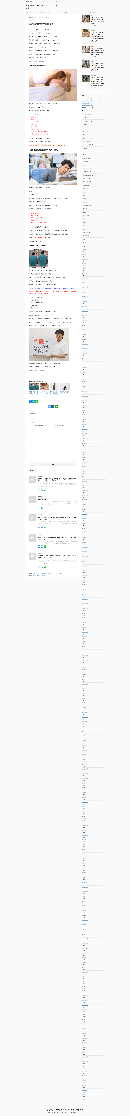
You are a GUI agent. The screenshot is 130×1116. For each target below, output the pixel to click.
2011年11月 (85, 1057)
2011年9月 (84, 1066)
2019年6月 (85, 632)
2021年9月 (84, 504)
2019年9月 (85, 617)
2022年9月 (85, 448)
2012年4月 (84, 1033)
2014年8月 (85, 901)
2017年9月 (84, 726)
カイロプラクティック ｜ (43, 12)
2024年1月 (84, 377)
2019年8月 (85, 622)
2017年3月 (84, 754)
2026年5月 (85, 263)
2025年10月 (85, 296)
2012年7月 (84, 1019)
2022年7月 (84, 457)
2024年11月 (85, 344)
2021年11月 (85, 495)
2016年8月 (85, 787)
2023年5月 (85, 414)
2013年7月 (84, 962)
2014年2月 (84, 929)
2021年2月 (84, 537)
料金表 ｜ (79, 12)
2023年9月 (85, 396)
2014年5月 (85, 915)
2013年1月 (84, 990)
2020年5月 (85, 580)
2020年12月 (85, 547)
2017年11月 (85, 717)
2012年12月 (85, 995)
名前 (31, 444)
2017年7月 (84, 736)
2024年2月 (85, 372)
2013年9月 (85, 953)
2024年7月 (85, 363)
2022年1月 (84, 485)
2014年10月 (85, 891)
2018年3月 (85, 698)
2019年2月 (84, 646)
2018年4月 (85, 693)
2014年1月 (84, 934)
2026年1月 (84, 282)
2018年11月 (85, 660)
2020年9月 (85, 561)
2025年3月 (85, 325)
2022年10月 (85, 443)
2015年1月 (84, 877)
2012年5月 (84, 1028)
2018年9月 (85, 669)
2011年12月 (85, 1052)
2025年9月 (85, 301)
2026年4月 (85, 268)
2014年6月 (85, 910)
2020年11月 (85, 551)
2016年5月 (85, 802)
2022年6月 (85, 462)
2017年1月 (84, 764)
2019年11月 (85, 608)
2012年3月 (84, 1038)
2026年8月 (85, 249)
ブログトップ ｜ (31, 12)
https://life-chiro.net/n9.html (36, 61)
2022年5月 (85, 466)
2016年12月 (85, 769)
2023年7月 (85, 405)
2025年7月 (85, 311)
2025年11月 (85, 292)
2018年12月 (85, 655)
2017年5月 (84, 745)
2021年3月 (84, 532)
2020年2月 (85, 594)
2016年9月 (85, 783)
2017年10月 (85, 721)
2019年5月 (85, 636)
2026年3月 (85, 273)
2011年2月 (84, 1099)
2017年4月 (84, 750)
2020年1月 (84, 599)
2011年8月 (84, 1071)
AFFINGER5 (79, 1114)
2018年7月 (84, 679)
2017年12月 (85, 712)
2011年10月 (85, 1061)
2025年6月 (85, 315)
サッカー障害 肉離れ (87, 99)
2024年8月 (85, 358)
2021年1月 (84, 542)
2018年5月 (85, 688)
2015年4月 (85, 863)
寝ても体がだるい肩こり (44, 499)
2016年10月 (85, 778)
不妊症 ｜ (55, 12)
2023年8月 (85, 400)
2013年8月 (85, 957)
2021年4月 (84, 528)
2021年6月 (84, 518)
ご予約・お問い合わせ (91, 12)
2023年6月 (85, 410)
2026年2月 (85, 278)
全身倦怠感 (32, 413)
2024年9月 (85, 353)
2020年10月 (85, 556)
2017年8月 (84, 731)
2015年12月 (85, 825)
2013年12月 (85, 939)
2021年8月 (84, 509)
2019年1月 (84, 651)
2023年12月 (85, 381)
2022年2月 (84, 481)
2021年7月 (84, 514)
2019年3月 (85, 641)
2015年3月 (85, 868)
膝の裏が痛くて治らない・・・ (41, 575)
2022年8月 (85, 452)
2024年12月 (85, 339)
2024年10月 (85, 348)
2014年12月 (85, 882)
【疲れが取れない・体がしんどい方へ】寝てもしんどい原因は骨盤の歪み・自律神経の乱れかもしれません (97, 36)
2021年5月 (84, 523)
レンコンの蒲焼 (86, 103)
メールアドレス (34, 451)
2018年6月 (85, 684)
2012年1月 (84, 1047)
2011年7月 (84, 1075)
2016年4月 (85, 806)
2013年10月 (85, 948)
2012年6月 (84, 1023)
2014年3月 (85, 924)
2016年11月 (85, 773)
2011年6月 (84, 1080)
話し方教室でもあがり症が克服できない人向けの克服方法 (47, 573)
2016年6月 (85, 797)
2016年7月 (84, 792)
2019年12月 (85, 603)
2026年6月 (85, 259)
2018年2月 (84, 702)
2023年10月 (85, 391)
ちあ (92, 105)
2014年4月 (85, 920)
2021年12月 (85, 490)
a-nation (84, 107)
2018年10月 (85, 665)
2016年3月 (85, 811)
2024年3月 (85, 367)
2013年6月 (85, 967)
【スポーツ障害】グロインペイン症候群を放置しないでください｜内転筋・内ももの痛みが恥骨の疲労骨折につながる (97, 81)
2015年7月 (84, 849)
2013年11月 (85, 943)
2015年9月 (85, 839)
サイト (31, 457)
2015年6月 (85, 854)
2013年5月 (85, 972)
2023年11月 (85, 386)
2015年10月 (85, 835)
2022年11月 (85, 438)
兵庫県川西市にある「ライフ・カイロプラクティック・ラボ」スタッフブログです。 (65, 1112)
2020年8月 (85, 566)
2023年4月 (85, 419)
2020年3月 (85, 589)
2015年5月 (85, 858)
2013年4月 (85, 976)
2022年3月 (85, 476)
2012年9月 (84, 1009)
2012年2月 (84, 1042)
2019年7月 (84, 627)
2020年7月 (85, 570)
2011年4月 (84, 1090)
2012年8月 (84, 1014)
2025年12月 (85, 287)
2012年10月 (85, 1005)
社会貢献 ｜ (67, 12)
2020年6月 (85, 575)
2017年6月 (84, 740)
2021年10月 (85, 499)
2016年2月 (84, 816)
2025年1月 (84, 334)
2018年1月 (84, 707)
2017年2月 (84, 759)
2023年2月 (85, 424)
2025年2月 (85, 329)
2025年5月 (85, 320)
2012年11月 (85, 1000)
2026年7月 (85, 254)
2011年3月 (84, 1094)
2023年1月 (84, 429)
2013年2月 (84, 986)
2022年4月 (85, 471)
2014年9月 (85, 896)
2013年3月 (85, 981)
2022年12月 (85, 433)
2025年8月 (85, 306)
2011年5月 (84, 1085)
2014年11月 (85, 887)
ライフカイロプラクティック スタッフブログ (65, 1110)
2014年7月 (84, 905)
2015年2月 (84, 872)
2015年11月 (85, 830)
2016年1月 (84, 820)
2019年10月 (85, 613)
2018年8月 (85, 674)
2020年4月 (85, 584)
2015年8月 (85, 844)
